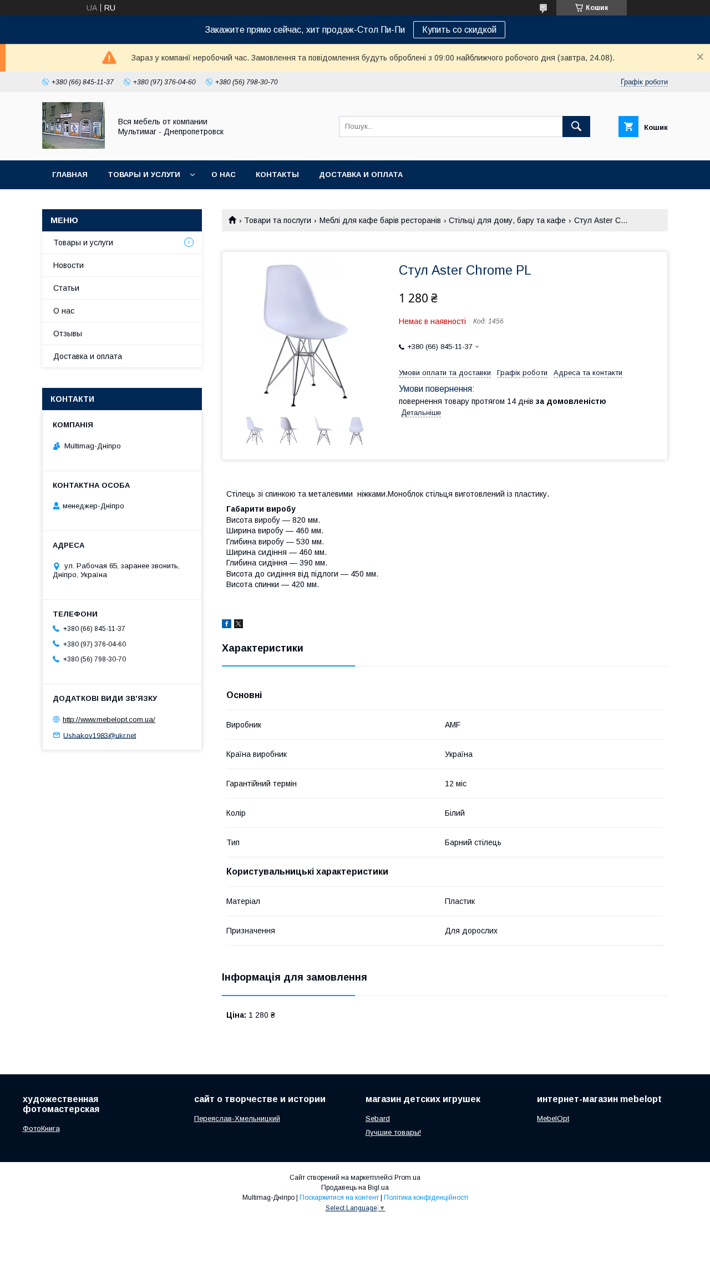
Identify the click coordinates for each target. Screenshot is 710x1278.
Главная (70, 174)
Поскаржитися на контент (339, 1197)
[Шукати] (576, 126)
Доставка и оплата (361, 174)
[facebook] (226, 625)
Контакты (277, 174)
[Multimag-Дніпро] (73, 146)
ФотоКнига (41, 1128)
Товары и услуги (144, 174)
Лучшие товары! (393, 1132)
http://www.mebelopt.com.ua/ (109, 719)
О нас (223, 174)
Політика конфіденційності (426, 1197)
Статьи (66, 288)
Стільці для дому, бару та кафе (507, 220)
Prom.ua (407, 1177)
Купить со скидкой (459, 29)
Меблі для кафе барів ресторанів (380, 220)
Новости (68, 265)
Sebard (378, 1118)
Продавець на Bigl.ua (355, 1187)
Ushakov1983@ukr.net (99, 735)
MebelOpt (553, 1118)
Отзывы (67, 333)
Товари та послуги (277, 220)
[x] (238, 625)
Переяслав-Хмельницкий (237, 1118)
